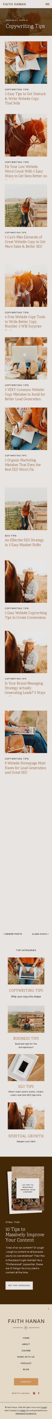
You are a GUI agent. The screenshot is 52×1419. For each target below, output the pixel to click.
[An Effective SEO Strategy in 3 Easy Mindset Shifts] (26, 509)
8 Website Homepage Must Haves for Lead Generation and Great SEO (25, 768)
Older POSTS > (40, 934)
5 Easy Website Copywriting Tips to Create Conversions (26, 615)
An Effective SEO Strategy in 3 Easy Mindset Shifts (24, 543)
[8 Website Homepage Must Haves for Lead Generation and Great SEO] (26, 732)
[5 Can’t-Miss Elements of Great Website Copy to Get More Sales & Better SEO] (26, 206)
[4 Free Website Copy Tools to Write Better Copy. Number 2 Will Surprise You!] (26, 286)
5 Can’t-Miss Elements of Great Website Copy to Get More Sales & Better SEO (25, 242)
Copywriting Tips (17, 89)
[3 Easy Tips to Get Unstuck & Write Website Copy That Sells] (26, 62)
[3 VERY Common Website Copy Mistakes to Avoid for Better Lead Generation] (26, 358)
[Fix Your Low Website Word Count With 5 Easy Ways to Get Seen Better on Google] (26, 135)
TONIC (23, 1410)
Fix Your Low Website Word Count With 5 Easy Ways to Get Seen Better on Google (26, 173)
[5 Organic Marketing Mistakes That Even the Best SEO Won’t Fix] (26, 429)
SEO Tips (11, 536)
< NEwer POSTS (12, 934)
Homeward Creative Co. (26, 1413)
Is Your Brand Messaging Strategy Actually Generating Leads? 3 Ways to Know (25, 690)
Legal (43, 1407)
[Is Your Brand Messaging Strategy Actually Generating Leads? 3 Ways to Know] (26, 652)
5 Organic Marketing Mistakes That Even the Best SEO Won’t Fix (23, 465)
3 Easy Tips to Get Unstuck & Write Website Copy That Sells (25, 99)
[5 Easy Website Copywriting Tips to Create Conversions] (26, 581)
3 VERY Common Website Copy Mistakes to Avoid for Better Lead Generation (25, 395)
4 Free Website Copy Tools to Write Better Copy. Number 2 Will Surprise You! (25, 324)
